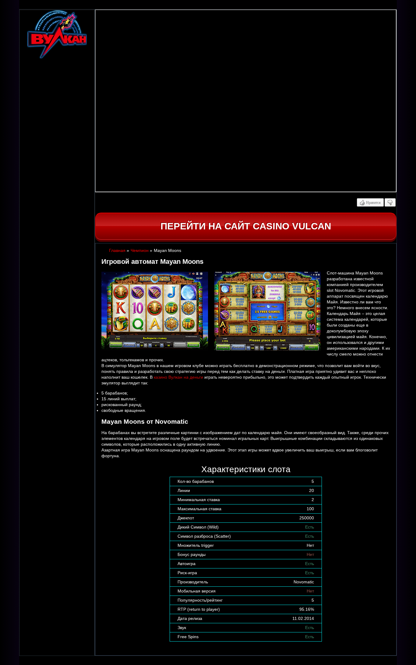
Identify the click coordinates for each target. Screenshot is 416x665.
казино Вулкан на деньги (178, 377)
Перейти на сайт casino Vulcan (245, 226)
